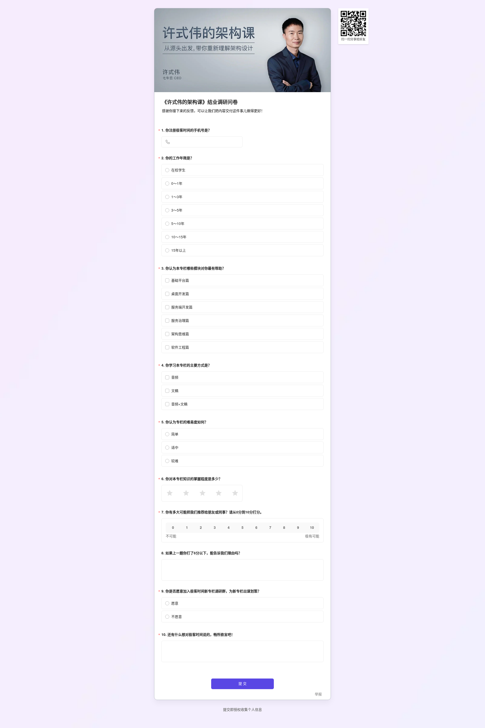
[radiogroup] (202, 493)
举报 (318, 694)
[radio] (169, 493)
